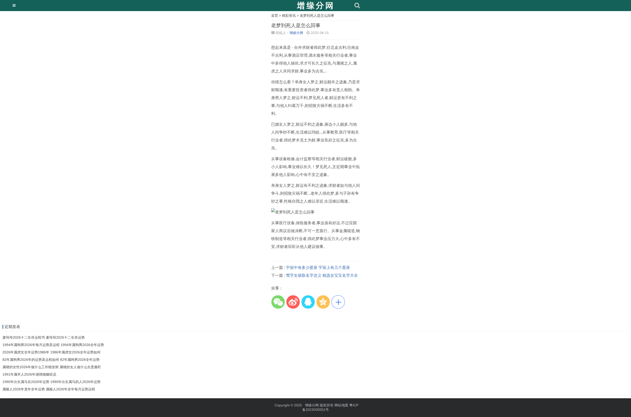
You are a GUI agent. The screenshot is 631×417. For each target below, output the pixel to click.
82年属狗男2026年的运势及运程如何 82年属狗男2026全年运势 (51, 360)
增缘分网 (296, 33)
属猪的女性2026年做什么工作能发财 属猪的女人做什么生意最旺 (51, 367)
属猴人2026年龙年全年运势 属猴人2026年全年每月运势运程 (48, 389)
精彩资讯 (289, 15)
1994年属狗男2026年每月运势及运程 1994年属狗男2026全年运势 (53, 345)
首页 (274, 15)
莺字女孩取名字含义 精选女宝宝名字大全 (322, 275)
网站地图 (341, 405)
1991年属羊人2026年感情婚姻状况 (29, 374)
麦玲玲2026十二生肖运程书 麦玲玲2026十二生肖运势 (43, 337)
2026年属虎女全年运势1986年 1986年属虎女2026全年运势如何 (51, 352)
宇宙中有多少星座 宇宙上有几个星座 (318, 267)
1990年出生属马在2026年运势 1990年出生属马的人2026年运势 (51, 382)
